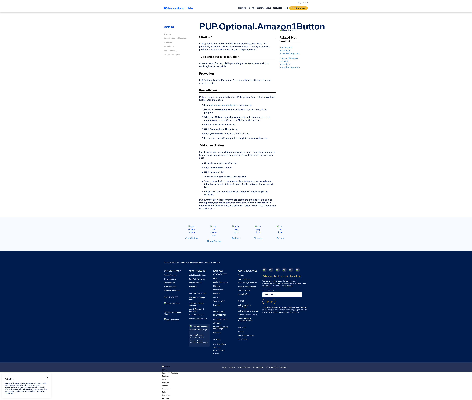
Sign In (305, 2)
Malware (216, 294)
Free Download (298, 8)
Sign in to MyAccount (246, 335)
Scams (280, 238)
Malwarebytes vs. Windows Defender (245, 319)
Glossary (258, 238)
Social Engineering (220, 282)
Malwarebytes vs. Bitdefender (244, 306)
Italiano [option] (165, 386)
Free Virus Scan (170, 287)
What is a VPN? (219, 301)
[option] (170, 369)
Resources (277, 8)
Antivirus (216, 297)
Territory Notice (244, 290)
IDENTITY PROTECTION (198, 293)
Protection (168, 42)
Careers (241, 275)
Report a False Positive (247, 287)
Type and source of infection (175, 38)
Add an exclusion (170, 51)
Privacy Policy (294, 312)
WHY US (241, 301)
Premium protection (172, 290)
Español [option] (165, 379)
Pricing (251, 8)
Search (299, 3)
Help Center (242, 339)
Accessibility (258, 367)
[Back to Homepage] (178, 9)
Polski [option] (164, 392)
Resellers (217, 333)
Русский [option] (165, 398)
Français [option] (165, 382)
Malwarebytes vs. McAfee (248, 311)
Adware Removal (195, 283)
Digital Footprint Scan (197, 275)
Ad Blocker (193, 287)
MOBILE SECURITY (171, 297)
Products (242, 8)
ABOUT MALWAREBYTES (247, 271)
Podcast (236, 238)
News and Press (244, 279)
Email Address (268, 291)
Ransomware (218, 290)
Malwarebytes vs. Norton (247, 315)
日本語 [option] (164, 370)
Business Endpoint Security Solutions (197, 336)
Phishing (216, 286)
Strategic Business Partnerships (220, 328)
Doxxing (216, 305)
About (268, 8)
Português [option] (166, 395)
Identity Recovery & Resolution (196, 310)
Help (286, 8)
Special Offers (243, 294)
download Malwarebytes (223, 105)
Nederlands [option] (166, 389)
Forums (241, 332)
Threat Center (214, 241)
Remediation (169, 46)
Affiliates (217, 323)
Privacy (232, 367)
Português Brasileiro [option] (170, 373)
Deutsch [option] (165, 376)
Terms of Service (281, 312)
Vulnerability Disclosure (247, 283)
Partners (260, 8)
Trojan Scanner (170, 279)
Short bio (167, 34)
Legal (224, 367)
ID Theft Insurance (196, 315)
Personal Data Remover (198, 319)
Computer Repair (220, 319)
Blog (215, 278)
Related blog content (172, 55)
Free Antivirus (169, 283)
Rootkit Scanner (170, 275)
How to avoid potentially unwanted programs (290, 50)
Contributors (191, 238)
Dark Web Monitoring (197, 279)
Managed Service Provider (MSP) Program (199, 342)
